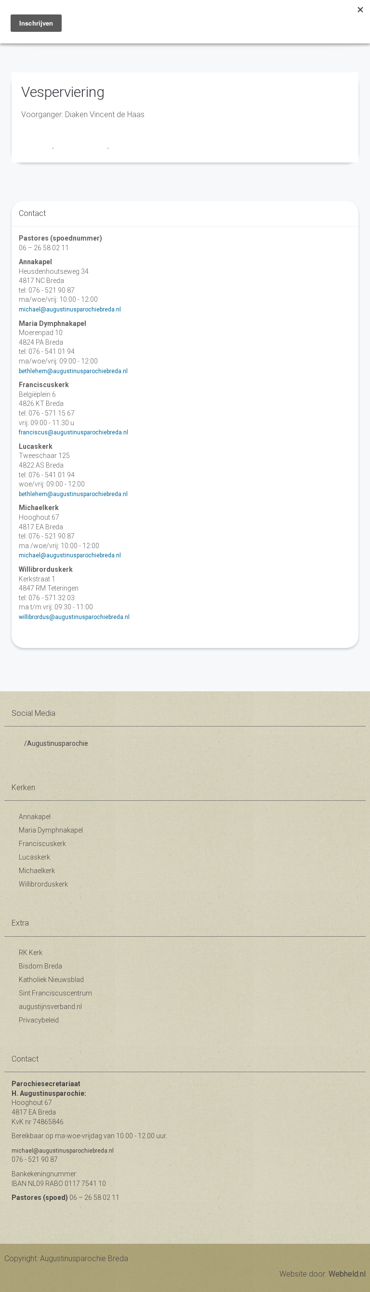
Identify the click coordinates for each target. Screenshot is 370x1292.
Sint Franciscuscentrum (55, 993)
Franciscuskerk (42, 844)
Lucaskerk (34, 857)
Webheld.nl (347, 1274)
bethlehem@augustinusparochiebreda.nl (73, 371)
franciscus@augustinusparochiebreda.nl (73, 432)
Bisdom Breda (40, 966)
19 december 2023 (81, 148)
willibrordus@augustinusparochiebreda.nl (74, 617)
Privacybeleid (39, 1020)
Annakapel (35, 817)
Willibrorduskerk (43, 884)
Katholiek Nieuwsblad (51, 979)
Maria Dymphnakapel (51, 830)
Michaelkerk (37, 871)
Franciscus (36, 148)
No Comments (129, 148)
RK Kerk (30, 952)
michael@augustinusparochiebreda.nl (70, 309)
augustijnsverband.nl (50, 1006)
